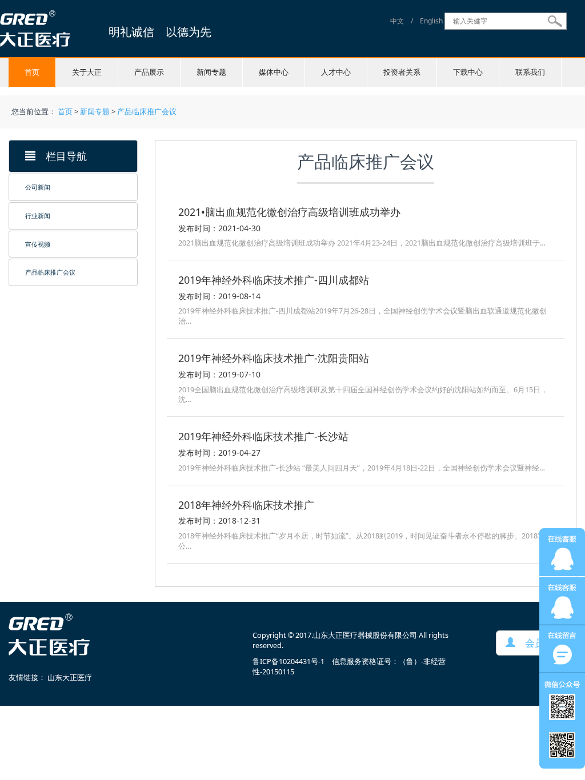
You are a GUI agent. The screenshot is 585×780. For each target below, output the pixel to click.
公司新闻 (37, 187)
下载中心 (468, 72)
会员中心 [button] (539, 642)
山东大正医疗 (69, 677)
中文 (397, 21)
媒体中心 (274, 72)
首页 (32, 72)
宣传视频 (37, 244)
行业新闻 (37, 215)
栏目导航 (61, 156)
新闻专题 (211, 72)
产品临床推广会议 (147, 111)
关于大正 (87, 72)
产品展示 (149, 72)
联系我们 (530, 72)
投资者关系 (401, 72)
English (431, 21)
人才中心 (336, 72)
